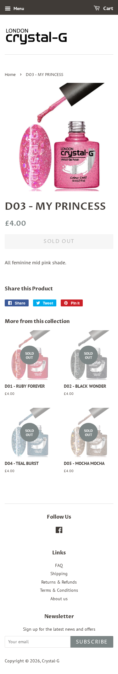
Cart (107, 9)
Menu (18, 8)
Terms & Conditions (59, 590)
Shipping (59, 573)
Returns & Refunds (59, 582)
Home (10, 75)
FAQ (59, 565)
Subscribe (92, 642)
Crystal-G (50, 661)
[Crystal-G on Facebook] (59, 531)
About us (59, 598)
